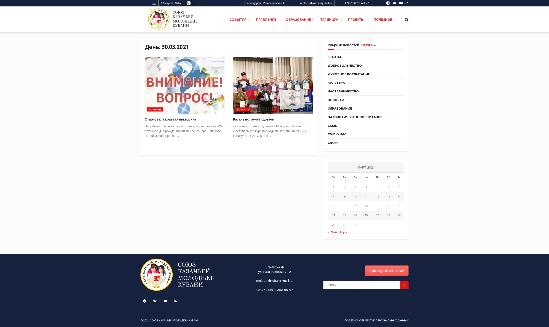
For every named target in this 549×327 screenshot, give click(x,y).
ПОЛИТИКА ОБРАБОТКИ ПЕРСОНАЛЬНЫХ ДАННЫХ (376, 320)
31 (355, 225)
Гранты (334, 57)
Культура (336, 82)
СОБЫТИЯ (238, 19)
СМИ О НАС (337, 134)
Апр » (343, 232)
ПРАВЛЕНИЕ (266, 19)
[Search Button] (404, 285)
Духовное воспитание (349, 74)
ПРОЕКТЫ (356, 19)
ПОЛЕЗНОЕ (383, 19)
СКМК (332, 125)
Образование (340, 108)
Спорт (333, 142)
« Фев (332, 232)
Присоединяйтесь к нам (386, 271)
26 (377, 215)
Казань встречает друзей (253, 119)
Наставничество (343, 91)
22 (333, 215)
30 (344, 225)
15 (333, 206)
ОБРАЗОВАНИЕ (298, 19)
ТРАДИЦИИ (329, 19)
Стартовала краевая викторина (170, 119)
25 (366, 215)
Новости (155, 109)
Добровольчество (345, 65)
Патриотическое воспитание (355, 117)
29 (333, 225)
